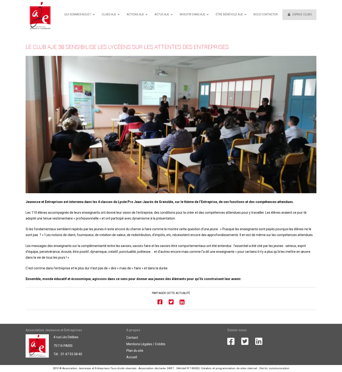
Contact (132, 337)
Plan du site (134, 350)
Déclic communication (274, 368)
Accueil (131, 357)
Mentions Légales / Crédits (145, 344)
